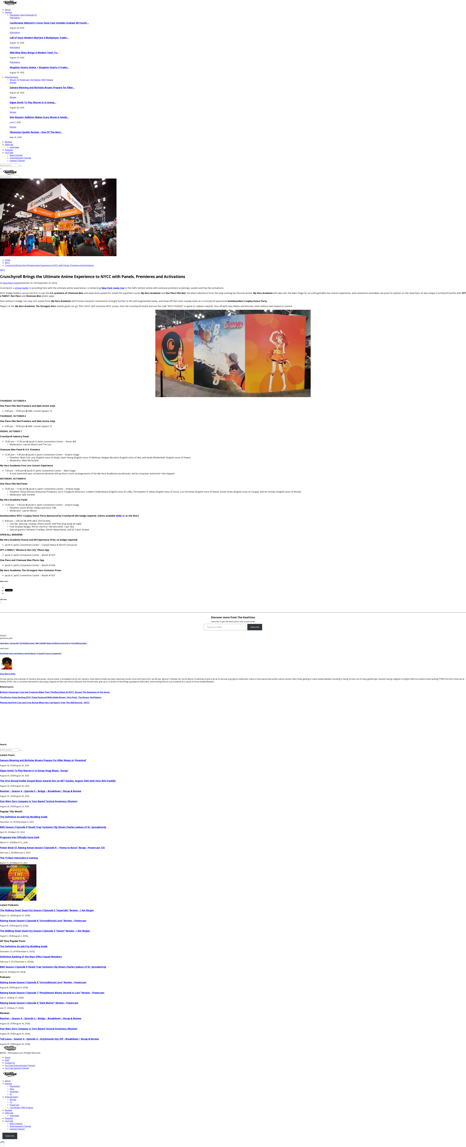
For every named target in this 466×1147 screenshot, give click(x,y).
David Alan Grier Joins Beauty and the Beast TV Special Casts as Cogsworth (30, 653)
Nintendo (14, 1091)
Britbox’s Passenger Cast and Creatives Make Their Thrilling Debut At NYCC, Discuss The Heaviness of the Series (55, 692)
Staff (7, 1060)
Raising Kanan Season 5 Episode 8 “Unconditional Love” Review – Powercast (43, 920)
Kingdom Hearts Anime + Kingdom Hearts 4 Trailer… (39, 67)
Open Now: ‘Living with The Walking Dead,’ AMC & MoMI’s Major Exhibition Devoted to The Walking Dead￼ (43, 643)
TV (11, 1102)
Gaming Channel (17, 160)
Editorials (9, 144)
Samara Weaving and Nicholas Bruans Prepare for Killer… (42, 87)
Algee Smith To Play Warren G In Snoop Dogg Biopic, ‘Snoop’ (34, 770)
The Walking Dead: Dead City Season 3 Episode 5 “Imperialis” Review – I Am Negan (47, 910)
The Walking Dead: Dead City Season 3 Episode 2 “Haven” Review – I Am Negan (45, 930)
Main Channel (16, 155)
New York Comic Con (113, 287)
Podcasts (9, 150)
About (7, 9)
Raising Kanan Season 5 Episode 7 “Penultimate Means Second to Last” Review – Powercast (52, 992)
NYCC (2, 270)
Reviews (8, 142)
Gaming (8, 12)
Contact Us (10, 1062)
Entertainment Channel (20, 158)
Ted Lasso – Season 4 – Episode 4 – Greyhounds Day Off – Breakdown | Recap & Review (49, 1038)
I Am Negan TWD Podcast (21, 1107)
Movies (13, 82)
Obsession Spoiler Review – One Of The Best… (36, 132)
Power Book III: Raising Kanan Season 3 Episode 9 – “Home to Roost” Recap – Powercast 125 (52, 847)
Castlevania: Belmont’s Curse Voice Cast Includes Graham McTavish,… (49, 22)
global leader (22, 287)
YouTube (9, 152)
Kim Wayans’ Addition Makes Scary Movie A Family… (39, 117)
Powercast (14, 1105)
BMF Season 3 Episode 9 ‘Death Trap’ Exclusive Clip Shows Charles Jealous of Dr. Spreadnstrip (53, 827)
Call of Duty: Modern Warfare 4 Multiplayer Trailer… (39, 37)
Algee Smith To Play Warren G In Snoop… (33, 102)
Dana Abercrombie (11, 283)
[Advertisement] (73, 723)
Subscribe (254, 627)
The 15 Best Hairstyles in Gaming (19, 857)
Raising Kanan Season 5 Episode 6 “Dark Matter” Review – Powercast (39, 1002)
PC (11, 1094)
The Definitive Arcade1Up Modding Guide (23, 816)
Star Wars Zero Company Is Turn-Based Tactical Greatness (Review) (38, 801)
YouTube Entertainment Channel (20, 1065)
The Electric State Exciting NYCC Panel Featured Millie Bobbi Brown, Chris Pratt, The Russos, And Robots (50, 697)
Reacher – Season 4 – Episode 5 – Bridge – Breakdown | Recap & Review (40, 791)
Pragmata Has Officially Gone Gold (19, 837)
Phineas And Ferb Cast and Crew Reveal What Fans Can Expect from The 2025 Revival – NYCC (45, 702)
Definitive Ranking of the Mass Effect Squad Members (31, 956)
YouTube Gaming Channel (17, 1068)
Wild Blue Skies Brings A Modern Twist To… (34, 52)
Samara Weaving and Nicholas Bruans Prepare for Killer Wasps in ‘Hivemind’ (43, 760)
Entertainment (11, 77)
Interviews (14, 147)
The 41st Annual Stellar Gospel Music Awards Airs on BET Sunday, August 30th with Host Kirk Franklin (58, 780)
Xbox (12, 1089)
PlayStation (15, 17)
